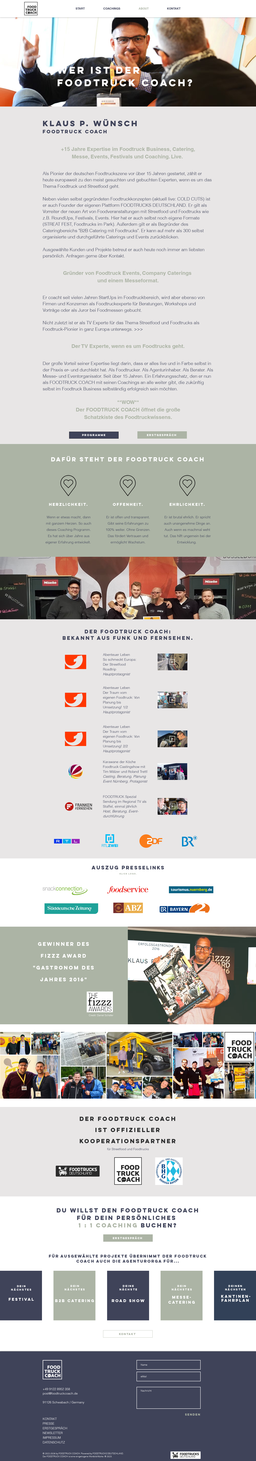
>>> (138, 329)
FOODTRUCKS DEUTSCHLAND (108, 1453)
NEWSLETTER (53, 1433)
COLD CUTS (190, 199)
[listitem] (21, 1295)
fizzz (50, 956)
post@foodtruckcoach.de (60, 1393)
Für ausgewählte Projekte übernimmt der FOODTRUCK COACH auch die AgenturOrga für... (128, 1259)
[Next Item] (250, 1065)
